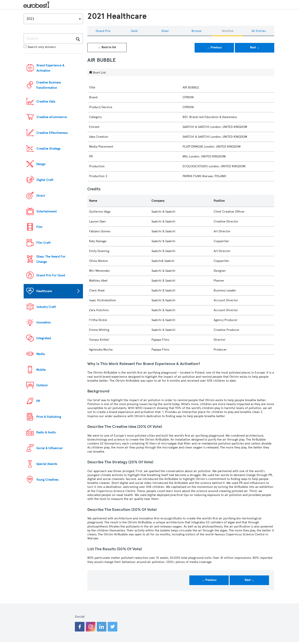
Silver (165, 31)
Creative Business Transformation (48, 85)
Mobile (41, 370)
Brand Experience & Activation (50, 67)
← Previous (214, 47)
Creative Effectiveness (52, 133)
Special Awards (46, 464)
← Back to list (107, 47)
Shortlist (227, 31)
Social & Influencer (49, 448)
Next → (254, 47)
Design (41, 164)
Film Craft (43, 243)
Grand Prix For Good (50, 275)
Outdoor (42, 385)
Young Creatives (47, 480)
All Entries (259, 31)
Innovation (43, 322)
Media (40, 354)
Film (39, 227)
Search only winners (42, 47)
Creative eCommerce (52, 117)
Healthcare (44, 291)
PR (38, 401)
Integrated (43, 338)
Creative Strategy (48, 148)
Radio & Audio (46, 432)
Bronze (196, 31)
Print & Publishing (48, 417)
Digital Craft (45, 180)
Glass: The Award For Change (50, 259)
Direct (40, 196)
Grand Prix (103, 31)
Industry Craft (46, 307)
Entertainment (47, 211)
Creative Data (45, 101)
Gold (134, 31)
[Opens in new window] (79, 626)
